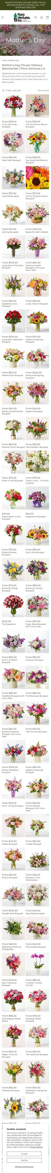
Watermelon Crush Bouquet (11, 517)
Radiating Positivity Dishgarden (11, 948)
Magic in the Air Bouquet (10, 1055)
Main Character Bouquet (9, 984)
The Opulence (8, 624)
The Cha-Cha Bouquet (36, 732)
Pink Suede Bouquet (36, 947)
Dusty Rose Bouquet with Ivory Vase (36, 625)
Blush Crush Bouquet (12, 480)
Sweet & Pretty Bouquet (9, 553)
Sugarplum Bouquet (36, 516)
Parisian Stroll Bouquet (13, 447)
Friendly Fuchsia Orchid (34, 984)
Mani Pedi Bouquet (11, 160)
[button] (36, 17)
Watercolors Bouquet (12, 375)
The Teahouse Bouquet (37, 1054)
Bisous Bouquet (10, 877)
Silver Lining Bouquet (13, 806)
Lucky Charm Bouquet (37, 304)
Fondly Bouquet (34, 844)
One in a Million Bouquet (10, 661)
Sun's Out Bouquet (35, 552)
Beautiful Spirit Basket (37, 232)
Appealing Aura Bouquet (9, 305)
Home (4, 60)
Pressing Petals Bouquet (33, 1019)
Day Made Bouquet (35, 913)
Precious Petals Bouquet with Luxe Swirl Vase (35, 267)
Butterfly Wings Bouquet (10, 589)
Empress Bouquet (34, 660)
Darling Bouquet (10, 232)
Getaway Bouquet (11, 1090)
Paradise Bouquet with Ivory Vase (13, 697)
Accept (24, 1154)
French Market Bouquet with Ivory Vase (35, 808)
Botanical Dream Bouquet (34, 589)
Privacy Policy (36, 1147)
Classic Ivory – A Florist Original (37, 481)
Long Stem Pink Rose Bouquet (12, 266)
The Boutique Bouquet (37, 696)
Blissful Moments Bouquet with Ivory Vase (11, 734)
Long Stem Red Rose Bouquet (12, 340)
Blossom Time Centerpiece (33, 878)
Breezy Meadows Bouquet (10, 771)
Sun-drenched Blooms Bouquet (37, 161)
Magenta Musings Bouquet (34, 771)
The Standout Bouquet (37, 447)
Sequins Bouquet (34, 411)
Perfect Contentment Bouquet (12, 412)
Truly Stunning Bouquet (9, 125)
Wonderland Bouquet (12, 913)
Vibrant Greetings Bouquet (34, 340)
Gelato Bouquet (10, 844)
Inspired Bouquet (10, 196)
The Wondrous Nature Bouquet (36, 125)
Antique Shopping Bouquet (35, 376)
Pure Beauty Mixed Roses (11, 1019)
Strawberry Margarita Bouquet (36, 1091)
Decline (24, 1160)
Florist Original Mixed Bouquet (36, 197)
